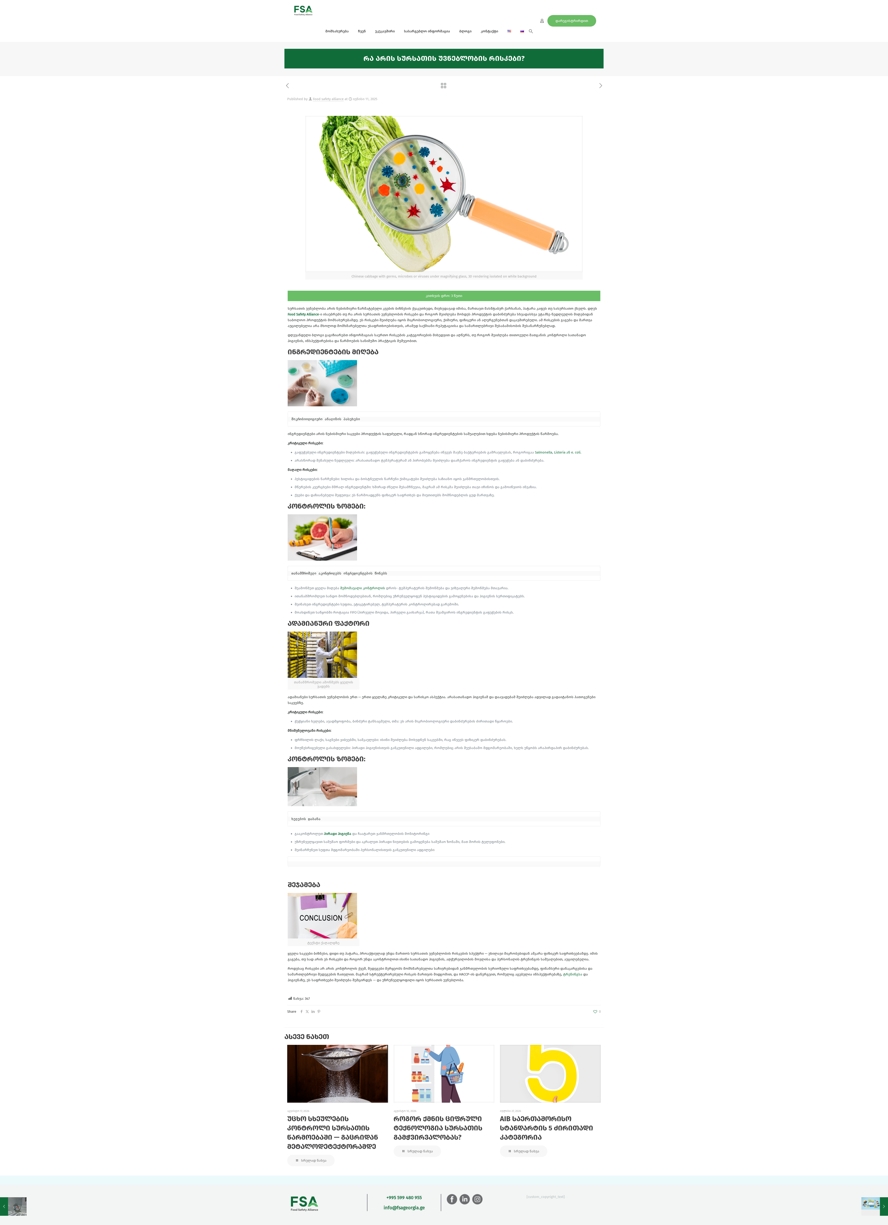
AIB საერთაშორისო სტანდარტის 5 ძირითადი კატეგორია (546, 1128)
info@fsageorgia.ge (404, 1207)
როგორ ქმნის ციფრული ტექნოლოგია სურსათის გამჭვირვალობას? (438, 1128)
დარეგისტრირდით (571, 21)
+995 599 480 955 (404, 1197)
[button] (531, 32)
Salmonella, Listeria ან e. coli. (558, 452)
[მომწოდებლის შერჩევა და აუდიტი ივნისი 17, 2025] (874, 1206)
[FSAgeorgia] (303, 10)
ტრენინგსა (572, 974)
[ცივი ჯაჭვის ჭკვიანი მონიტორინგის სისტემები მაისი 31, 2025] (13, 1206)
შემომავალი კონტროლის (362, 588)
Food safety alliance (328, 99)
